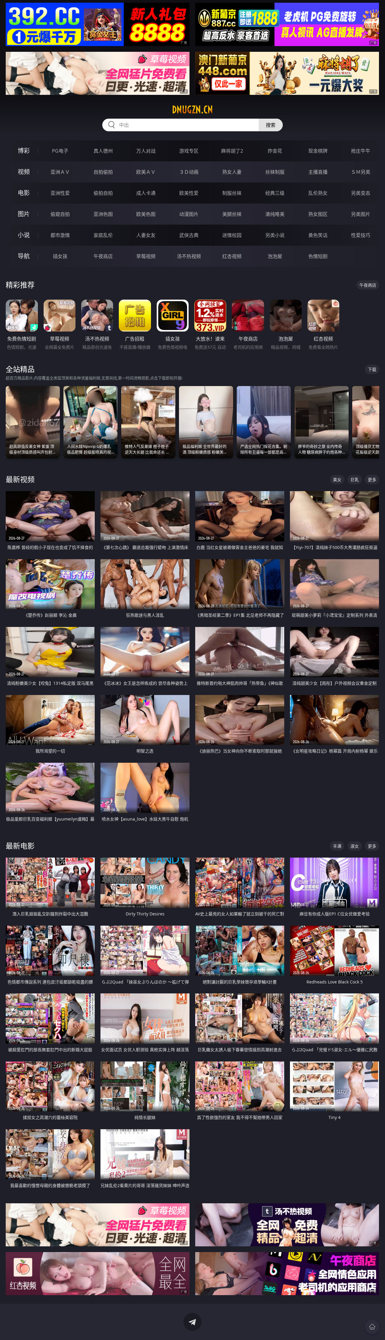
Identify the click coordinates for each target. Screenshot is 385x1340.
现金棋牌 (318, 151)
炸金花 (275, 151)
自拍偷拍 (103, 172)
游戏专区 (189, 151)
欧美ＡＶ (146, 172)
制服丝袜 (232, 193)
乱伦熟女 (318, 193)
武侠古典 (189, 235)
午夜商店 (103, 256)
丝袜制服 (275, 172)
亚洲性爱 (60, 193)
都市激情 (60, 235)
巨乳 (354, 479)
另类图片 (360, 214)
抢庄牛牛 (360, 151)
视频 (24, 172)
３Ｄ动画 (189, 172)
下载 (372, 369)
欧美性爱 (189, 193)
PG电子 (60, 151)
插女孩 (60, 256)
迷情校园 (232, 235)
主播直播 (318, 172)
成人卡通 (146, 193)
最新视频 (20, 479)
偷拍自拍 (103, 193)
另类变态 (360, 193)
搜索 (271, 125)
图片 (24, 214)
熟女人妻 (232, 172)
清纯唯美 (275, 214)
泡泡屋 (275, 256)
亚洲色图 (103, 214)
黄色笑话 (318, 235)
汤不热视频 (189, 256)
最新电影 (20, 846)
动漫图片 (189, 214)
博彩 (24, 151)
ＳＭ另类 (360, 172)
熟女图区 (318, 214)
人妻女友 (146, 235)
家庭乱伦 (103, 235)
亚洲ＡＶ (60, 172)
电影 (24, 193)
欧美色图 (146, 214)
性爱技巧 (360, 235)
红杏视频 (232, 256)
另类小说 (275, 235)
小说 (24, 235)
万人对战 (146, 151)
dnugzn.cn (192, 110)
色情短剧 (318, 256)
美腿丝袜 (232, 214)
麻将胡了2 (232, 151)
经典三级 (275, 193)
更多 (372, 479)
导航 (24, 256)
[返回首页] (372, 1327)
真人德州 (103, 151)
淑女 (354, 846)
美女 (337, 479)
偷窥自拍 (60, 214)
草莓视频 (146, 256)
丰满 (337, 846)
